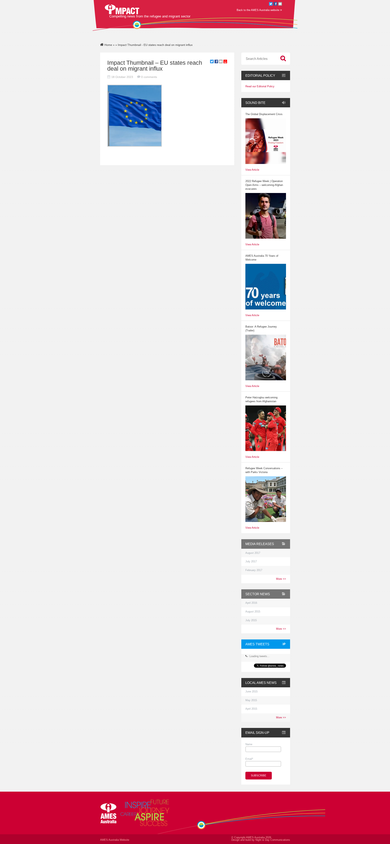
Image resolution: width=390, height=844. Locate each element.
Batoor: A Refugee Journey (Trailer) (261, 328)
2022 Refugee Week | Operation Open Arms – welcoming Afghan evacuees (264, 185)
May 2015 (251, 700)
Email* (249, 759)
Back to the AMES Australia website (259, 10)
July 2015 (251, 620)
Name (248, 744)
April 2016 (251, 602)
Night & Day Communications (272, 840)
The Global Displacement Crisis (264, 114)
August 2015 (252, 611)
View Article (252, 170)
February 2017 (253, 570)
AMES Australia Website (114, 840)
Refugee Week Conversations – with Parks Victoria (264, 470)
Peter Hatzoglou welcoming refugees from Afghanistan (261, 399)
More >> (281, 579)
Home (108, 44)
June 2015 (251, 691)
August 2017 (252, 553)
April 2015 (251, 708)
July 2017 (251, 561)
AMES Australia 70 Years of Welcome (261, 257)
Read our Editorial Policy (259, 86)
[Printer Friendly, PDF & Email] (225, 62)
